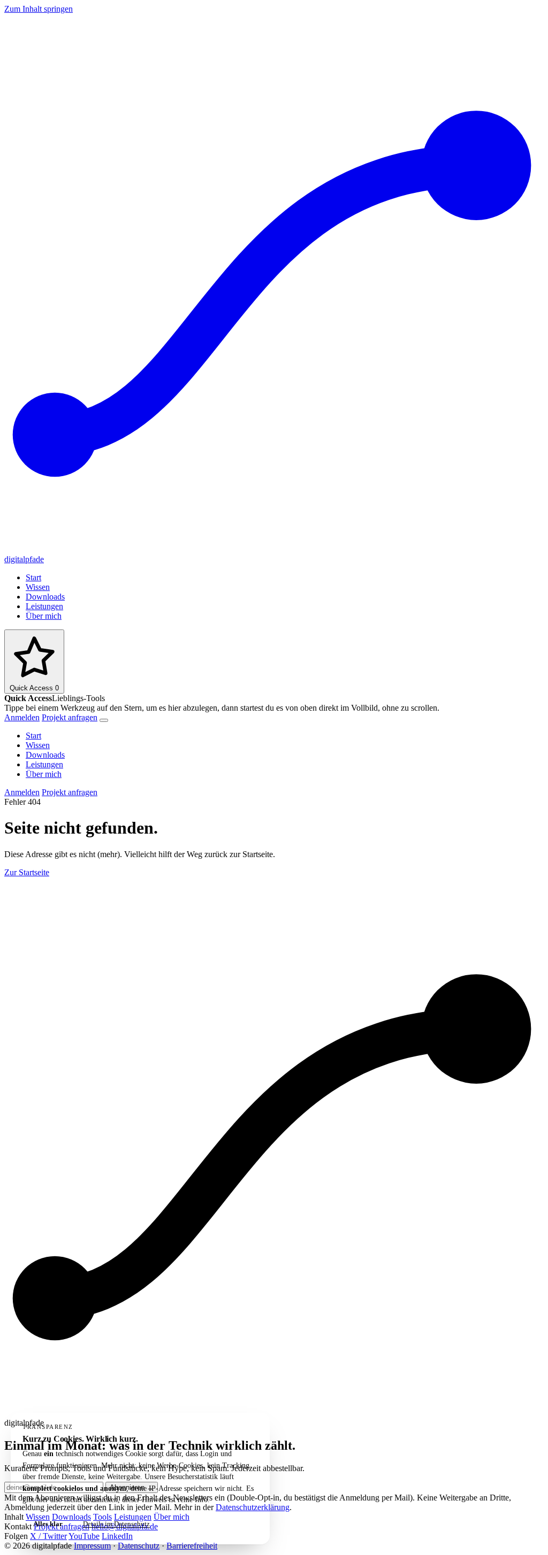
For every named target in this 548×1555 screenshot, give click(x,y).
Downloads (45, 596)
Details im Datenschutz (116, 1524)
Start (33, 577)
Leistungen (44, 606)
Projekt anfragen (69, 717)
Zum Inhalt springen (38, 8)
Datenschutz (138, 1545)
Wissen (38, 587)
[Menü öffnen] (104, 720)
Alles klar (48, 1524)
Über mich (44, 615)
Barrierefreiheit (191, 1545)
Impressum (92, 1545)
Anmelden (22, 717)
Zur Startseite (26, 872)
